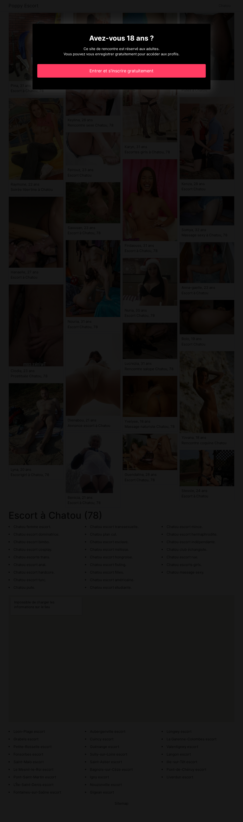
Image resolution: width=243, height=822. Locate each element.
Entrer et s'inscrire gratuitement (121, 70)
